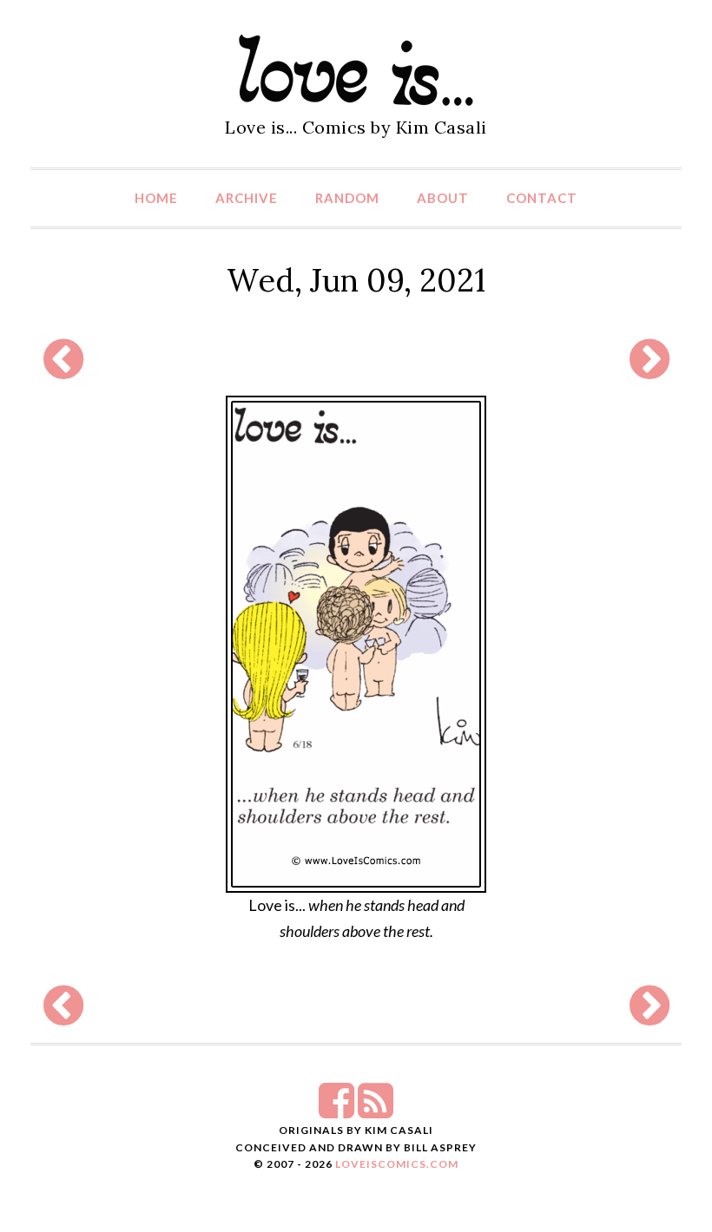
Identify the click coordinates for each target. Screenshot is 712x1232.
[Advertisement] (352, 359)
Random (347, 198)
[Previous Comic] (63, 369)
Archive (246, 198)
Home (156, 198)
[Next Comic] (649, 369)
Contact (541, 198)
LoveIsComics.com (396, 1163)
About (443, 198)
